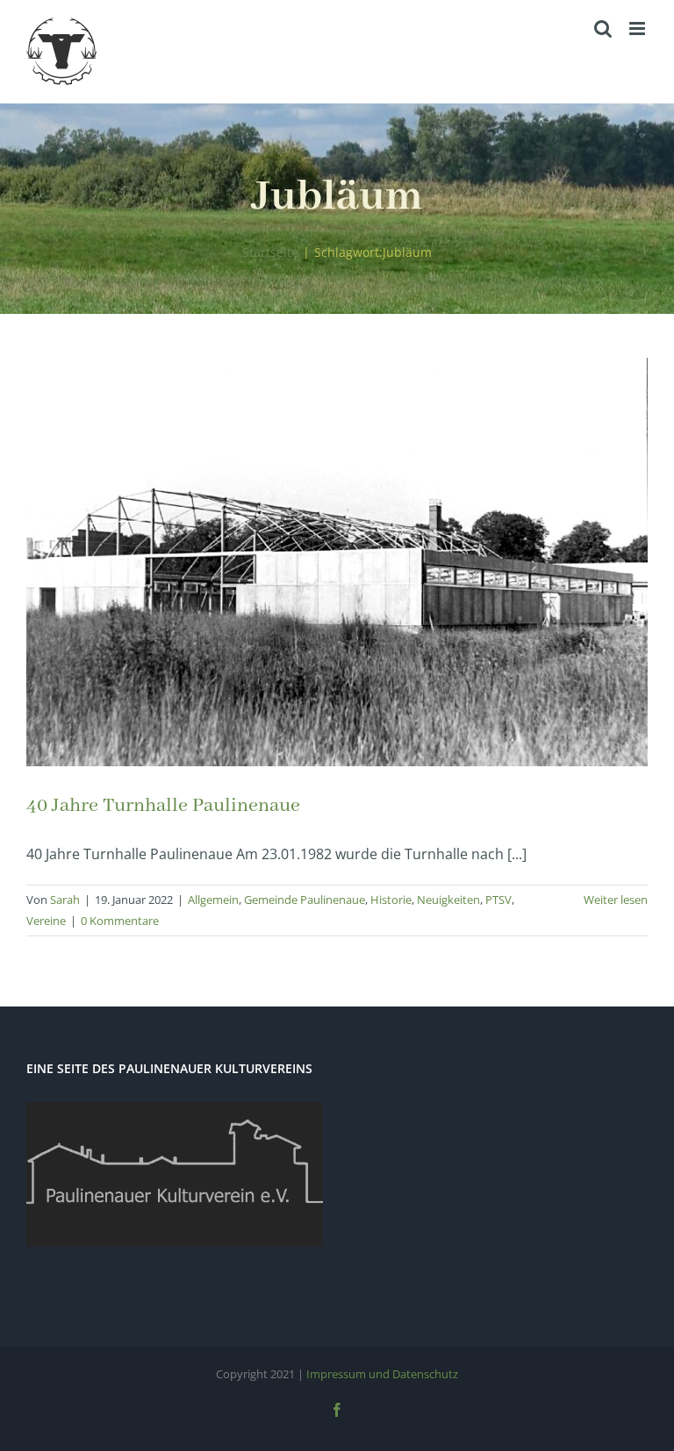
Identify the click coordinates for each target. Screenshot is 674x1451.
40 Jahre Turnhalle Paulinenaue (163, 805)
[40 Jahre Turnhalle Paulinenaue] (337, 562)
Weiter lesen (616, 899)
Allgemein (213, 899)
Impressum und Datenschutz (382, 1374)
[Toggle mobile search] (603, 28)
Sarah (65, 899)
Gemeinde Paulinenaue (304, 899)
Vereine (46, 920)
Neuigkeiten (448, 899)
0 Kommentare (120, 920)
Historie (391, 899)
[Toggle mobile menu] (638, 28)
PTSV (498, 899)
